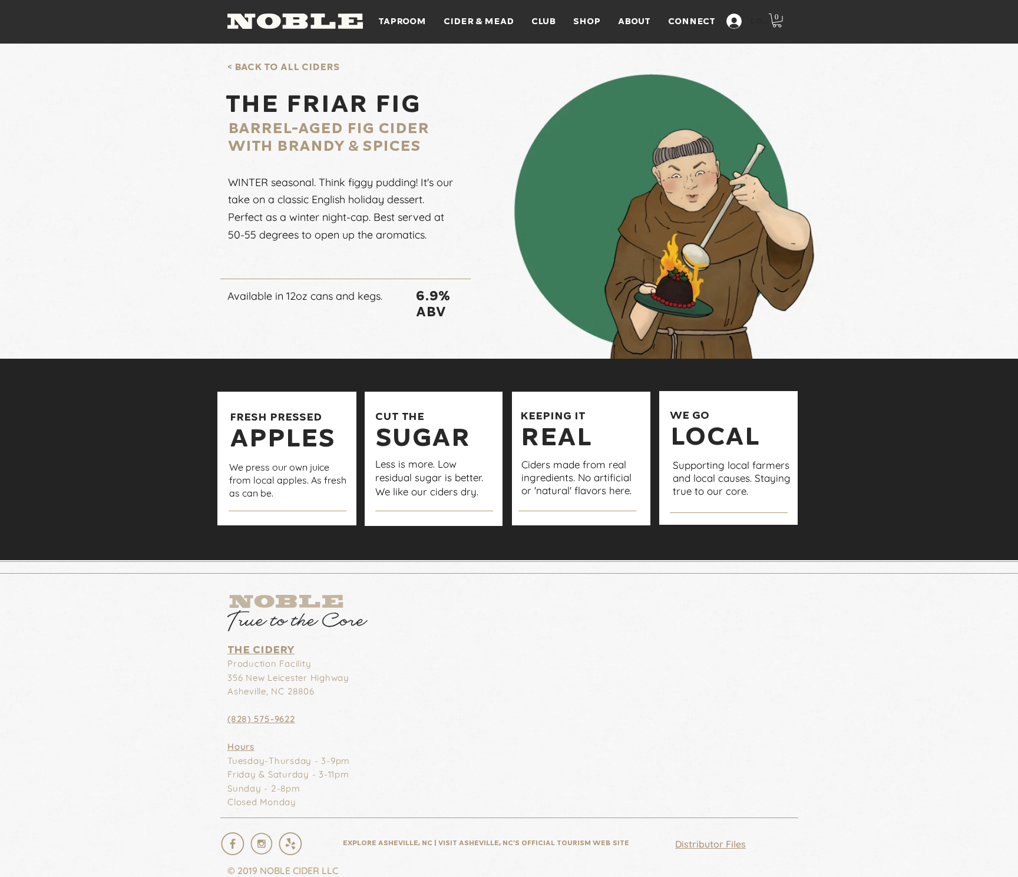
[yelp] (290, 843)
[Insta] (261, 843)
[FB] (232, 843)
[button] (777, 21)
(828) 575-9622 (261, 718)
